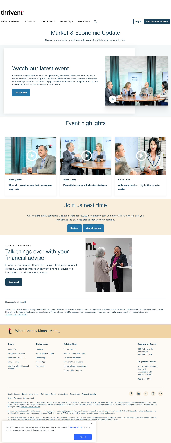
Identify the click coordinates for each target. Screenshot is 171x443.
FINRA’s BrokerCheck (70, 413)
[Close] (91, 424)
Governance (33, 394)
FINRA (62, 404)
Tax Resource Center (48, 394)
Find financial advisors (157, 21)
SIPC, (70, 404)
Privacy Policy (76, 427)
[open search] (95, 21)
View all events (93, 228)
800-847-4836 (144, 379)
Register (74, 228)
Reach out (14, 282)
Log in (138, 21)
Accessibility (63, 394)
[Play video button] (120, 81)
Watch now (21, 92)
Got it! (83, 437)
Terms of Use (75, 394)
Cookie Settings (14, 394)
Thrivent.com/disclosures (16, 314)
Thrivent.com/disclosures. (30, 407)
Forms (24, 394)
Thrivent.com (56, 413)
